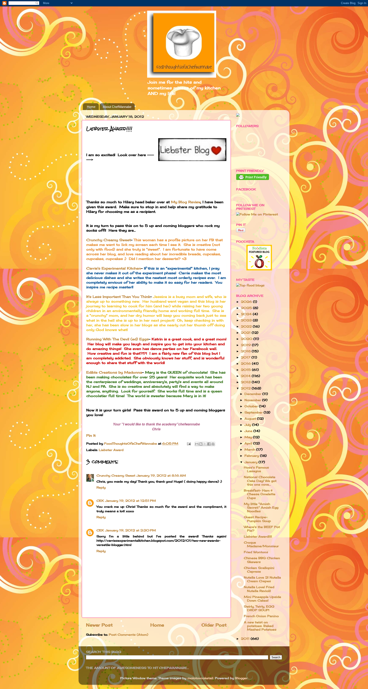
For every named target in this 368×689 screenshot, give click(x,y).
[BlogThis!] (201, 444)
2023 (247, 320)
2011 (246, 638)
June (248, 431)
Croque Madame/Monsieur (261, 544)
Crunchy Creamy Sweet (108, 240)
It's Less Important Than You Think (118, 296)
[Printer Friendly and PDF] (252, 179)
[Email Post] (188, 443)
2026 (247, 301)
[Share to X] (205, 444)
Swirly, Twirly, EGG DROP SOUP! (259, 608)
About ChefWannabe (117, 107)
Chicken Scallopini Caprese (259, 569)
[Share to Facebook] (209, 444)
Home (91, 107)
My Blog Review (186, 202)
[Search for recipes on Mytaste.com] (250, 285)
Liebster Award (111, 450)
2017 (246, 357)
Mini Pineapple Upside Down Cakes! (262, 598)
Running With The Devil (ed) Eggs (117, 339)
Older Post (214, 625)
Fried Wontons (256, 552)
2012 (246, 388)
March (250, 449)
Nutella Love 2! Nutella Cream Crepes (262, 579)
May (248, 437)
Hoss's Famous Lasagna (256, 469)
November (253, 400)
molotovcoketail (200, 678)
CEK (100, 500)
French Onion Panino (261, 616)
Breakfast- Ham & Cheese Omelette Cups (259, 494)
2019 (246, 345)
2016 (246, 363)
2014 (246, 376)
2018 (246, 351)
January (251, 462)
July (248, 424)
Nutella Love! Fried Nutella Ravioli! (259, 588)
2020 (247, 339)
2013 (246, 382)
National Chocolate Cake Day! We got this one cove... (260, 480)
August (250, 418)
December (253, 394)
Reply (101, 487)
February (252, 455)
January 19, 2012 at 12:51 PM (130, 500)
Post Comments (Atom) (128, 634)
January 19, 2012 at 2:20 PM (130, 530)
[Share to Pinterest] (213, 444)
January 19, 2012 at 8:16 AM (161, 475)
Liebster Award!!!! (258, 536)
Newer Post (99, 625)
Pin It (91, 435)
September (254, 412)
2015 (246, 369)
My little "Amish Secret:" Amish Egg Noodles (261, 507)
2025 (247, 308)
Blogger (241, 678)
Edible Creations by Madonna (114, 372)
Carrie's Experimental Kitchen (113, 268)
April (248, 443)
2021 (246, 332)
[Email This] (197, 444)
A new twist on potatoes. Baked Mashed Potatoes (260, 625)
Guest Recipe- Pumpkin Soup (257, 518)
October (251, 406)
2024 (247, 314)
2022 (247, 326)
